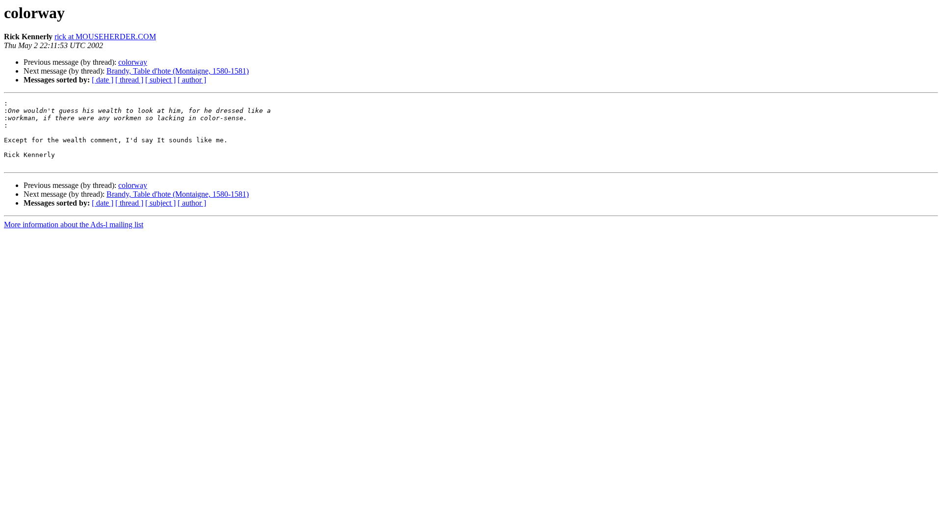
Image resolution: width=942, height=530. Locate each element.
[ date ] (102, 80)
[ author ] (192, 80)
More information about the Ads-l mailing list (73, 224)
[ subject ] (160, 80)
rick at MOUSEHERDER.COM (105, 36)
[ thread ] (129, 80)
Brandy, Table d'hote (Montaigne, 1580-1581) (177, 71)
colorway (132, 62)
